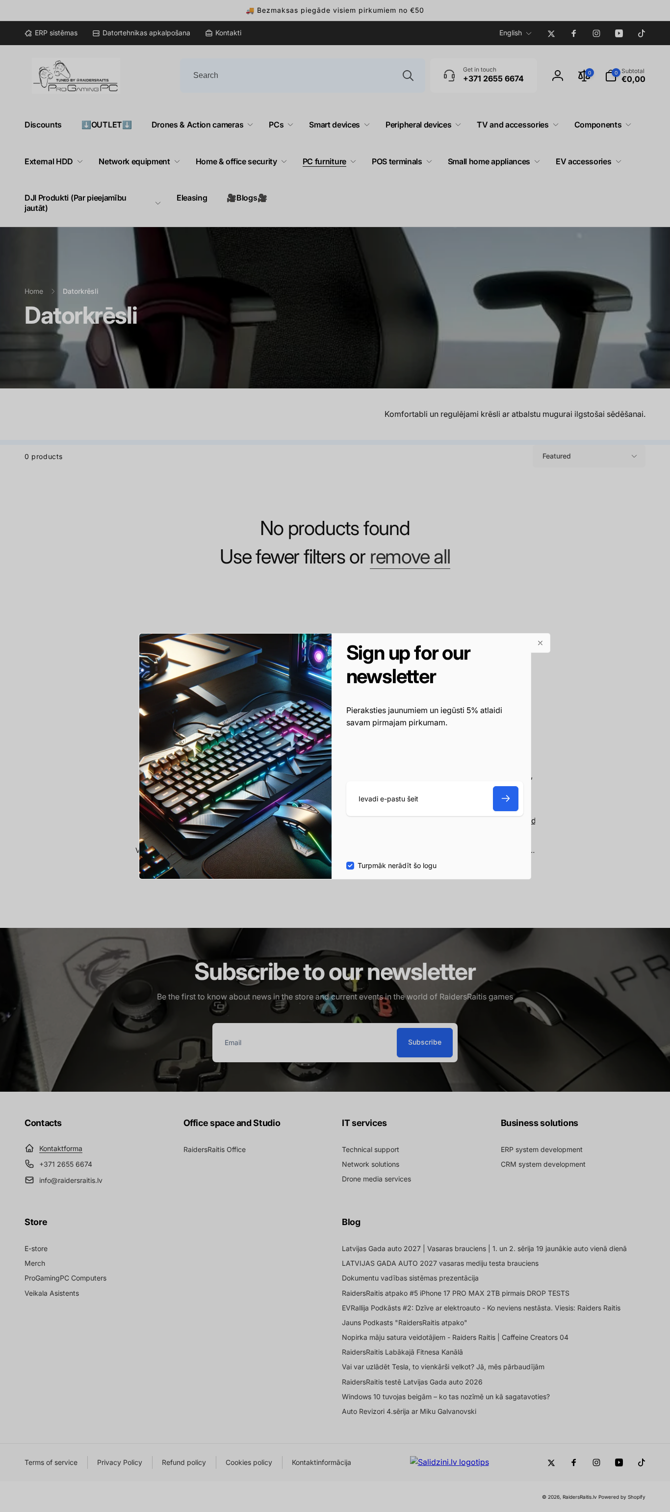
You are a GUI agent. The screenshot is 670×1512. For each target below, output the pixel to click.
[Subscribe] (505, 798)
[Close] (540, 643)
